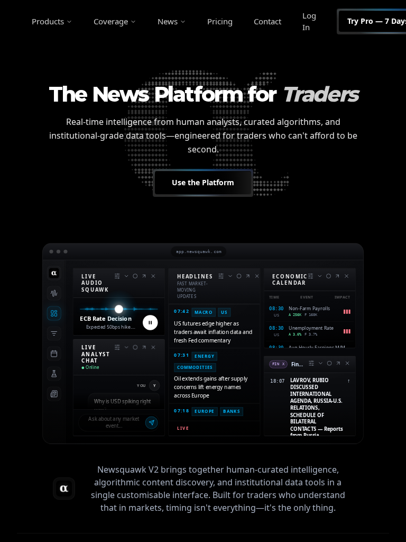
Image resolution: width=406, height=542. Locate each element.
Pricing (220, 21)
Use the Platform (203, 182)
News (168, 21)
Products (48, 21)
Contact (267, 21)
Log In (309, 21)
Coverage (111, 21)
